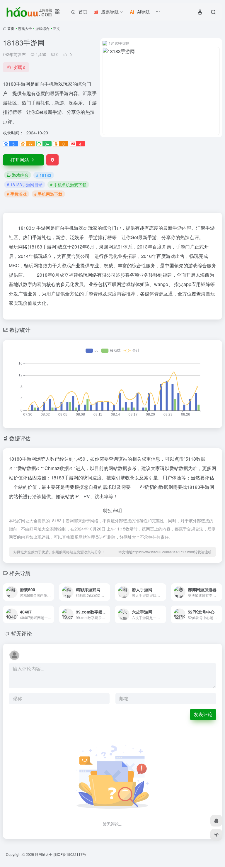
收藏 (19, 67)
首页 (10, 28)
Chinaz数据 (57, 468)
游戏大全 (25, 28)
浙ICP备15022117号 (69, 854)
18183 (24, 227)
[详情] (49, 588)
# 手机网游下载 (48, 194)
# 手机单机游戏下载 (68, 184)
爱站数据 (26, 468)
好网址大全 (43, 854)
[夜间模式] (216, 835)
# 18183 (43, 175)
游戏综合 (42, 28)
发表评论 (203, 714)
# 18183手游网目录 (24, 184)
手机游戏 (73, 227)
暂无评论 (21, 633)
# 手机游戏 (17, 194)
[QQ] (216, 821)
